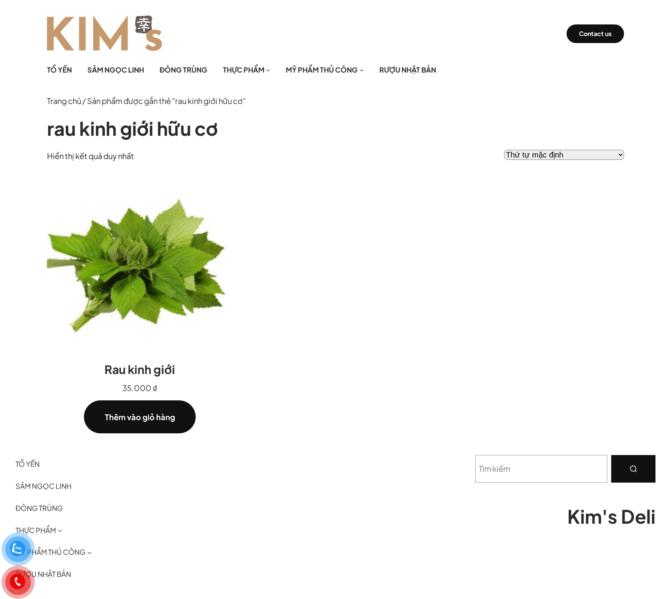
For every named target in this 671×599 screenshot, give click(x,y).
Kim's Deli (611, 516)
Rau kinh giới (139, 369)
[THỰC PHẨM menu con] (268, 70)
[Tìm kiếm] (633, 469)
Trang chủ (64, 101)
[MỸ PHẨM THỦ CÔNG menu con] (362, 70)
